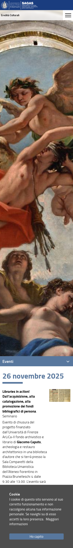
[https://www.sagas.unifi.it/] (19, 4)
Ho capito (36, 536)
